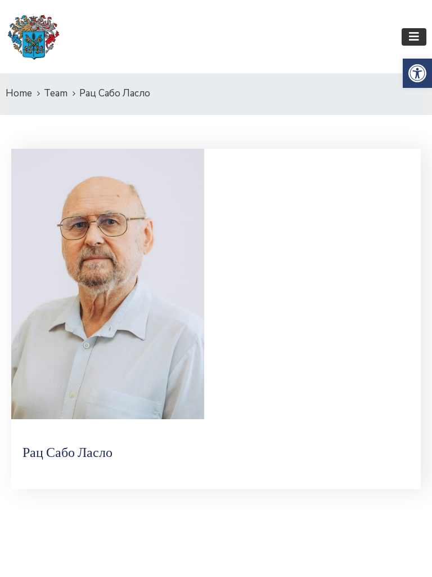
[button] (417, 73)
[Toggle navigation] (414, 37)
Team (56, 93)
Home (19, 93)
